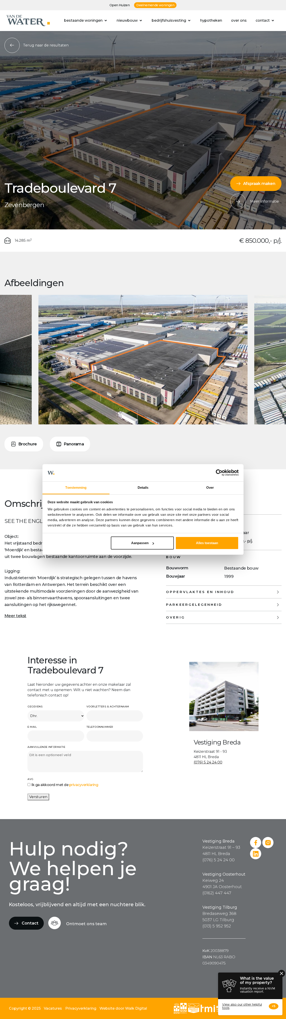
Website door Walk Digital (123, 1008)
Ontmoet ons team (86, 923)
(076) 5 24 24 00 (208, 762)
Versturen (38, 797)
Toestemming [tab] (75, 487)
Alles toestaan (207, 543)
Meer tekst (15, 615)
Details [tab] (143, 487)
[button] (86, 20)
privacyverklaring (83, 785)
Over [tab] (210, 487)
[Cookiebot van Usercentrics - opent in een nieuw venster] (219, 473)
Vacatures (53, 1008)
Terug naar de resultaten (46, 45)
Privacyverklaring (80, 1008)
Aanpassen (140, 543)
